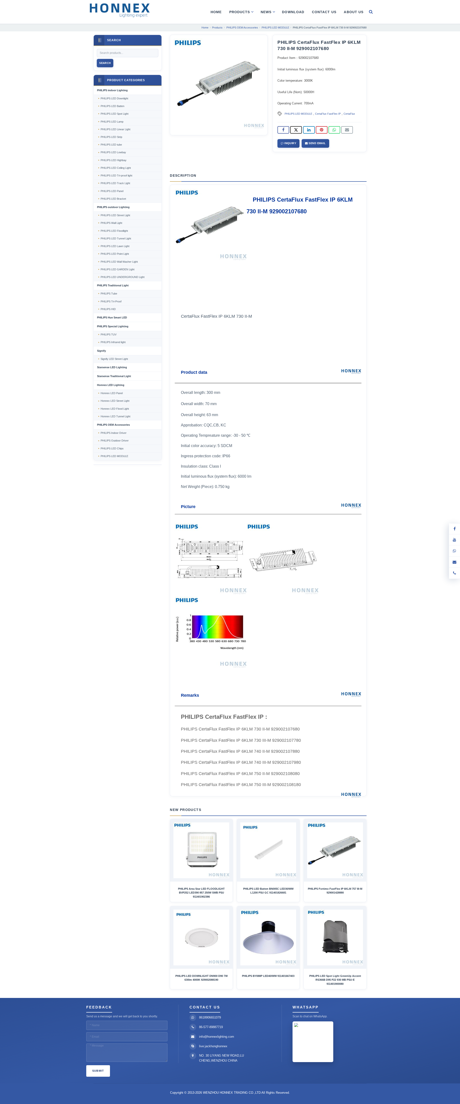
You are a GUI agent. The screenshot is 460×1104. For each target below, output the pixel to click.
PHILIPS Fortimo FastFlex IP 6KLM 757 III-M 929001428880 (335, 890)
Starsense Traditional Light (114, 376)
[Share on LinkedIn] (309, 130)
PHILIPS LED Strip (111, 137)
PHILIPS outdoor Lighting (113, 207)
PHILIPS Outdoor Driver (115, 440)
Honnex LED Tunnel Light (115, 416)
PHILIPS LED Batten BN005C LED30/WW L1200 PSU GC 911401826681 (268, 890)
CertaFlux (349, 113)
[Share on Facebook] (283, 130)
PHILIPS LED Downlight (114, 98)
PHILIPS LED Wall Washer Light (119, 261)
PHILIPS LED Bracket (113, 198)
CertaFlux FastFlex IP (328, 113)
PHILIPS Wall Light (111, 222)
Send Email (317, 143)
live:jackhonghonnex (213, 1046)
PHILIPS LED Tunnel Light (116, 238)
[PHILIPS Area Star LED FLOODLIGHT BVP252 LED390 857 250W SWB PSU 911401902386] (201, 850)
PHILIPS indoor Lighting (112, 90)
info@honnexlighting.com (216, 1036)
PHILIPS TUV (108, 334)
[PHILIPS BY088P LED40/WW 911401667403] (268, 937)
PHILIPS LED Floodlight (114, 230)
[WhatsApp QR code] (454, 550)
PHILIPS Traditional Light (113, 285)
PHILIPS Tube (109, 293)
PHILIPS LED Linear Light (115, 129)
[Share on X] (296, 130)
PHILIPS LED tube (111, 144)
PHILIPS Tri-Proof (111, 301)
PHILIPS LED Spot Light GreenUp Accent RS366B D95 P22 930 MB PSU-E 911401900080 (335, 979)
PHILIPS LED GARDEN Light (117, 269)
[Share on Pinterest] (322, 130)
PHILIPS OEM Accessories (113, 424)
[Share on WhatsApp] (334, 130)
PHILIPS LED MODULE (298, 113)
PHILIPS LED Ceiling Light (116, 167)
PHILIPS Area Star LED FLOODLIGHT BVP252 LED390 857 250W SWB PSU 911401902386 (201, 892)
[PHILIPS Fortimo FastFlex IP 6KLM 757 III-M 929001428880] (335, 850)
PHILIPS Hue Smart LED (112, 317)
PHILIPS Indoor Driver (113, 432)
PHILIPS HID (108, 309)
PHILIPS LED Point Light (115, 253)
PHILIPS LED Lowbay (113, 152)
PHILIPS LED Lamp (112, 121)
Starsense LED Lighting (112, 367)
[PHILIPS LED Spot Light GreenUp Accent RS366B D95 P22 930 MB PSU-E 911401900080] (335, 937)
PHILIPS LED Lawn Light (115, 246)
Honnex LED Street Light (115, 400)
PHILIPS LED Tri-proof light (116, 175)
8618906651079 (210, 1017)
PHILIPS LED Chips (112, 448)
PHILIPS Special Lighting (112, 326)
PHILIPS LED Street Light (115, 215)
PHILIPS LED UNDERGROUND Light (122, 277)
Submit (98, 1070)
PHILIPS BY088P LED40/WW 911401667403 (268, 975)
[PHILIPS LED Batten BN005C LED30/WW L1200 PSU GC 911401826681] (268, 850)
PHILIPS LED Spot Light (114, 113)
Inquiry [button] (290, 143)
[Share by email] (347, 130)
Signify (101, 350)
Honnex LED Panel (112, 393)
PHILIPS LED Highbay (113, 160)
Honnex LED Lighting (110, 385)
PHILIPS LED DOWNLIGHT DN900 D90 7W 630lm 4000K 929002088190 (201, 977)
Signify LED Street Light (114, 358)
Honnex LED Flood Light (115, 408)
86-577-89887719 (211, 1027)
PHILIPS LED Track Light (115, 183)
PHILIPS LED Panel (112, 191)
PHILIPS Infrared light (113, 342)
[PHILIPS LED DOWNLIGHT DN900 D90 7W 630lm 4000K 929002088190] (201, 937)
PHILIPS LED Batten (112, 106)
